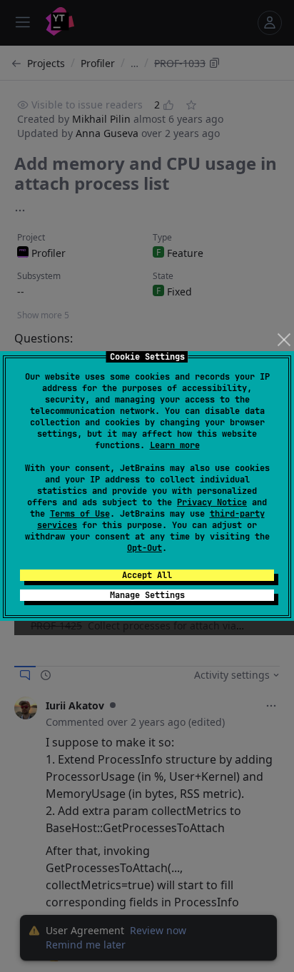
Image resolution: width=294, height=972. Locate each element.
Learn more (175, 445)
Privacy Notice (212, 502)
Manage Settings (147, 595)
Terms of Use (80, 514)
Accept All (147, 575)
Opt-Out (144, 548)
